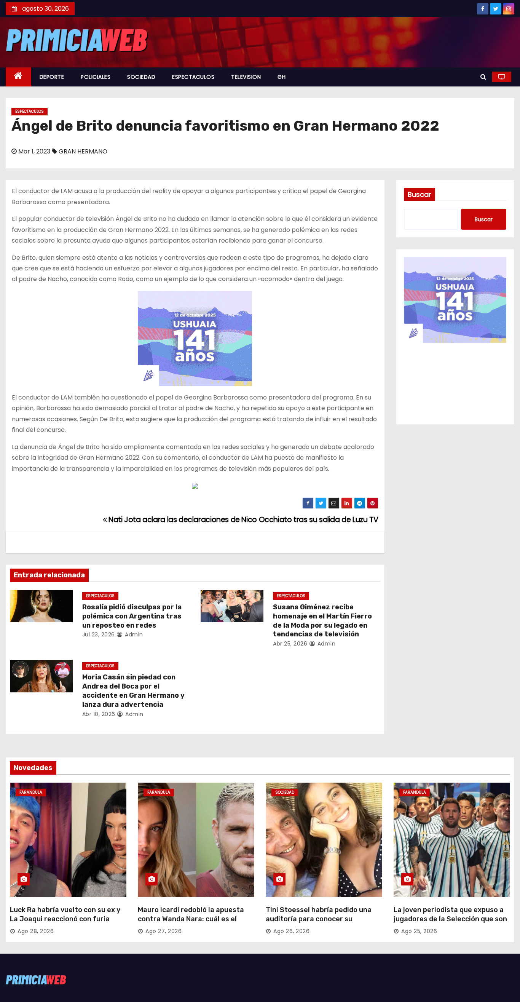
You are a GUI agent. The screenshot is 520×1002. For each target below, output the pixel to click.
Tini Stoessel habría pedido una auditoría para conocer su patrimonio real (319, 919)
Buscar (419, 194)
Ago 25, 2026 (419, 931)
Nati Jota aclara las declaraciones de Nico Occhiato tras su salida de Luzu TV (242, 520)
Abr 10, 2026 (98, 714)
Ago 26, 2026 (291, 931)
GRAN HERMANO (83, 151)
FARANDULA (30, 792)
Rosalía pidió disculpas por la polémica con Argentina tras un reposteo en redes (132, 616)
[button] (483, 76)
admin (133, 634)
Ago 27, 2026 (163, 931)
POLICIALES (95, 77)
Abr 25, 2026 (290, 643)
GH (282, 77)
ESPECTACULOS (193, 77)
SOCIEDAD (141, 77)
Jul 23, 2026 (98, 634)
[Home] (18, 77)
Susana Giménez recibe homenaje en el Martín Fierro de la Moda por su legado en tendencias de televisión (322, 621)
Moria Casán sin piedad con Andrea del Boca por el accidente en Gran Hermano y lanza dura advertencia (133, 691)
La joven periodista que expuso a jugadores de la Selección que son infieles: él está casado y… (450, 919)
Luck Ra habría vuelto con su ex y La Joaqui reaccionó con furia (65, 914)
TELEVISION (246, 77)
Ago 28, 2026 (36, 931)
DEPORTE (52, 77)
